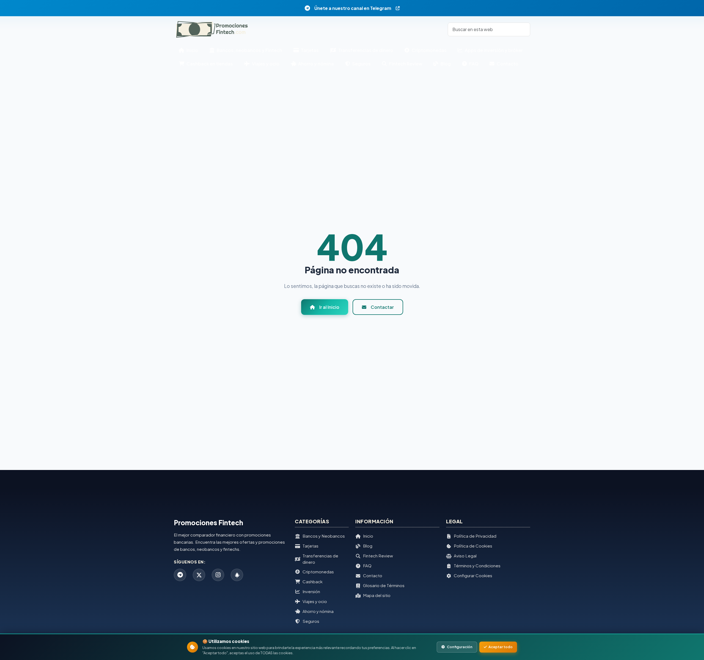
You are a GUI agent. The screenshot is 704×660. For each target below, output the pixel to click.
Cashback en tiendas (209, 64)
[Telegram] (180, 575)
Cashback (312, 581)
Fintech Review (405, 64)
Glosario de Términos (384, 585)
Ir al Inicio (329, 307)
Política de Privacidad (475, 535)
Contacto (507, 64)
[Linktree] (237, 575)
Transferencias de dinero (365, 50)
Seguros (361, 64)
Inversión (311, 591)
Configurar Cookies (473, 575)
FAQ (473, 64)
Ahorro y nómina (315, 64)
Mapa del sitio (377, 595)
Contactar (382, 307)
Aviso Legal (465, 555)
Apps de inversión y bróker (493, 50)
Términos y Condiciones (477, 565)
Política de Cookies (473, 545)
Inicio (192, 50)
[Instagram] (218, 575)
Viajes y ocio (265, 64)
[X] (199, 575)
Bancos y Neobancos (323, 535)
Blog (445, 64)
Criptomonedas (429, 50)
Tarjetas (309, 50)
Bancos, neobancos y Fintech (249, 50)
